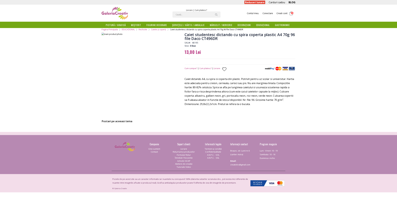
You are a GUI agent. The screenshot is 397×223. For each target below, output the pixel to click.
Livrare (189, 10)
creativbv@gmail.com (240, 164)
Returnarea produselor (184, 151)
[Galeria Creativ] (115, 13)
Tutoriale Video (184, 167)
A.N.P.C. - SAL (213, 157)
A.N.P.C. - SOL (213, 154)
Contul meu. (253, 13)
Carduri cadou (277, 2)
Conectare (268, 13)
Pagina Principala (110, 29)
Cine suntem (154, 148)
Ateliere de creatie (183, 163)
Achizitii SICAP (183, 161)
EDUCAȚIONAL (128, 29)
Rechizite (143, 29)
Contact (154, 151)
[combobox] (196, 14)
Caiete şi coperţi (158, 29)
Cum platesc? (201, 10)
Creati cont (282, 13)
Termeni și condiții (213, 148)
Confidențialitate (213, 151)
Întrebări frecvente (184, 157)
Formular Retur (184, 154)
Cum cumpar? (191, 68)
